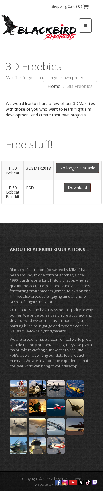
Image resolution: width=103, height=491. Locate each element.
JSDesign (61, 484)
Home (53, 86)
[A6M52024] (75, 407)
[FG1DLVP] (56, 426)
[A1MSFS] (37, 388)
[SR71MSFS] (75, 426)
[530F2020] (37, 407)
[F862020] (18, 407)
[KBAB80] (18, 388)
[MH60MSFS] (75, 388)
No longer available (77, 168)
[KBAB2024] (37, 426)
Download (77, 187)
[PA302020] (56, 407)
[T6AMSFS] (18, 445)
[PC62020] (56, 445)
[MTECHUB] (56, 388)
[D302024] (18, 426)
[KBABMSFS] (37, 445)
